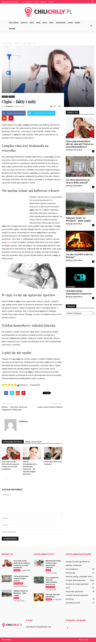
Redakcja (9, 106)
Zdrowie (12, 28)
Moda (38, 22)
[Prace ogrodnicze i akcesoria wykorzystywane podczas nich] (39, 580)
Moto (51, 22)
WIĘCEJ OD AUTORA (33, 442)
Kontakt (51, 2)
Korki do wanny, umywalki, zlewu (79, 576)
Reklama (43, 2)
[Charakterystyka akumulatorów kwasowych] (80, 277)
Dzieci (32, 22)
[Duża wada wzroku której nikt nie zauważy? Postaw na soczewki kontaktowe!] (11, 453)
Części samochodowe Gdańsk (49, 407)
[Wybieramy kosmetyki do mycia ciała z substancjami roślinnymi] (39, 563)
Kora (68, 588)
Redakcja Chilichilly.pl (74, 150)
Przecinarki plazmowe (74, 591)
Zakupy (77, 22)
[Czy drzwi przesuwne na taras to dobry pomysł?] (80, 166)
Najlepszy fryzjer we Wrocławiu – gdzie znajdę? (78, 219)
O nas (36, 2)
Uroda (70, 22)
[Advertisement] (48, 37)
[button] (91, 26)
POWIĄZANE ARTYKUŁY (12, 442)
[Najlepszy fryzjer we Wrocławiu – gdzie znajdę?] (80, 204)
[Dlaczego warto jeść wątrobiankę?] (39, 597)
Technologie (61, 22)
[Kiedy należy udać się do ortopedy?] (53, 453)
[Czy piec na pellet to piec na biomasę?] (80, 241)
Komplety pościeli (73, 602)
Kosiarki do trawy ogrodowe (77, 584)
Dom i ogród (13, 22)
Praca (45, 22)
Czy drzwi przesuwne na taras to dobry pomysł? (78, 181)
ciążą (9, 242)
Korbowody (70, 573)
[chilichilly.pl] (48, 12)
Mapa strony (83, 640)
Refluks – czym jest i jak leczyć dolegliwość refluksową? (14, 408)
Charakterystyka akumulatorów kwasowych (79, 292)
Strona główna (27, 2)
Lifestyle (24, 22)
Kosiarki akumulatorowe (75, 580)
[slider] (9, 384)
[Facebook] (92, 1)
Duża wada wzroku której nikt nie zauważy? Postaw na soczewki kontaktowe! (79, 144)
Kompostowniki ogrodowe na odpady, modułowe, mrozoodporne (78, 565)
